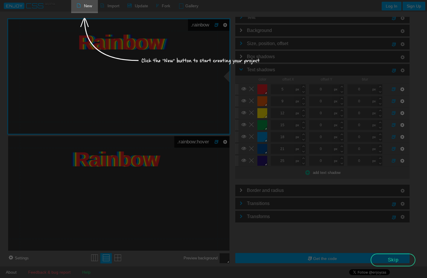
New (88, 5)
